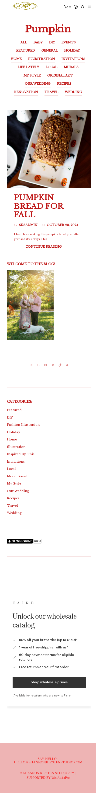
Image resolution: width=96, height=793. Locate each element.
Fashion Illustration (23, 425)
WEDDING (73, 92)
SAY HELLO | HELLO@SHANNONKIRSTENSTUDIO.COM (48, 760)
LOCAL (51, 67)
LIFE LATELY (28, 67)
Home (12, 439)
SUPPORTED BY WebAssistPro (48, 777)
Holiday (13, 432)
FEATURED (25, 50)
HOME (16, 59)
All (24, 42)
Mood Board (17, 476)
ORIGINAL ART (60, 75)
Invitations (16, 462)
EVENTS (69, 42)
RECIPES (64, 84)
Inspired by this (20, 454)
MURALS (71, 67)
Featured (14, 410)
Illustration (16, 447)
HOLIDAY (72, 50)
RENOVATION (26, 92)
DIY (52, 42)
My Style (14, 483)
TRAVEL (51, 92)
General (49, 50)
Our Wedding (18, 491)
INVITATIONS (73, 59)
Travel (12, 506)
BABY (38, 42)
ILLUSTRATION (41, 59)
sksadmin (28, 225)
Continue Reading (44, 247)
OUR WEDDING (38, 84)
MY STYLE (32, 75)
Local (11, 469)
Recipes (13, 498)
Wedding (14, 513)
